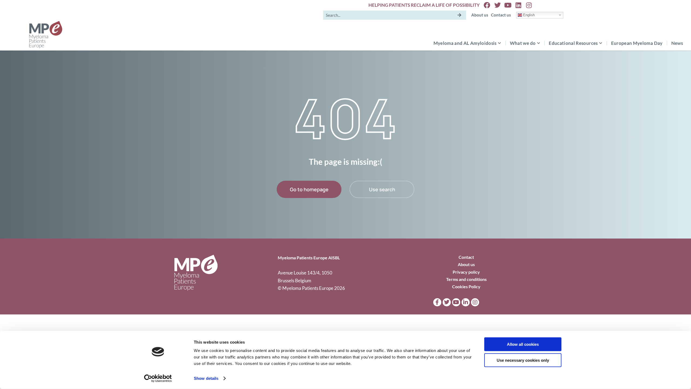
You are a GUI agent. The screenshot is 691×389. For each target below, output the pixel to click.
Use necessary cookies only (523, 360)
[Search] (459, 15)
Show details (206, 378)
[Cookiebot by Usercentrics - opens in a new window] (158, 378)
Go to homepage (309, 189)
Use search (382, 189)
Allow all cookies (523, 344)
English (528, 15)
